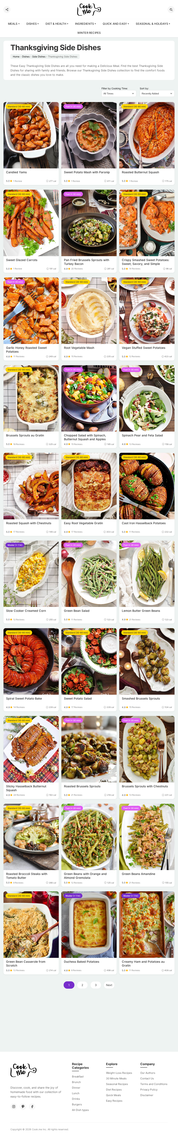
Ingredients (84, 23)
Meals (13, 23)
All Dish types (80, 1110)
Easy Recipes (114, 1100)
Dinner (76, 1087)
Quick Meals (113, 1095)
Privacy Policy (148, 1089)
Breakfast (78, 1076)
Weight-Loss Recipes (119, 1073)
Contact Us (147, 1078)
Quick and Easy (115, 23)
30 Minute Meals (116, 1078)
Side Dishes (38, 56)
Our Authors (147, 1073)
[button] (171, 9)
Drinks (76, 1098)
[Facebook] (32, 1106)
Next (109, 985)
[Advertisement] (89, 1021)
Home (16, 56)
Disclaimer (146, 1095)
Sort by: (144, 88)
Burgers (77, 1104)
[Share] (6, 9)
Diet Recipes (114, 1089)
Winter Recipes (89, 32)
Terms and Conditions (153, 1084)
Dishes (31, 23)
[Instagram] (13, 1106)
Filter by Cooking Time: (115, 88)
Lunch (75, 1093)
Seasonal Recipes (117, 1084)
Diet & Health (56, 23)
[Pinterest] (23, 1106)
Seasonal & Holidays (152, 23)
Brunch (76, 1082)
